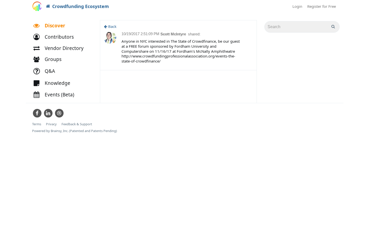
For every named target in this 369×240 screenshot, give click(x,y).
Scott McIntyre (173, 34)
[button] (56, 37)
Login (297, 6)
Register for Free (321, 6)
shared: (194, 34)
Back (111, 26)
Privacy (51, 124)
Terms (36, 124)
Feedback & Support (77, 124)
